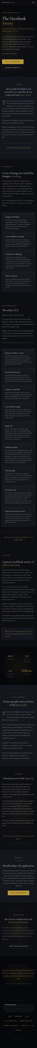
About (10, 1016)
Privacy (16, 1039)
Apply (27, 1016)
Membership (19, 1016)
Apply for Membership (12, 61)
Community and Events (10, 1025)
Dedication (25, 1025)
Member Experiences (26, 1021)
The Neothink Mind (10, 1021)
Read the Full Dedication (18, 946)
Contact (18, 1030)
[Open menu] (33, 2)
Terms (21, 1039)
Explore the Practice (13, 68)
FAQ (32, 1025)
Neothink (8, 2)
